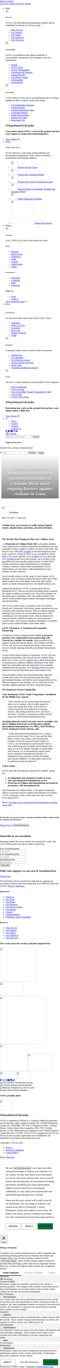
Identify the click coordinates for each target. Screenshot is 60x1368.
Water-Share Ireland (20, 115)
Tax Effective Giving (20, 360)
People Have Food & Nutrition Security (35, 182)
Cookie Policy (12, 1152)
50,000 (35, 556)
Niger (13, 259)
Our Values (16, 35)
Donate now (5, 876)
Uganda (14, 262)
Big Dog (10, 1157)
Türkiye (14, 299)
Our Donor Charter (19, 77)
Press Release (13, 512)
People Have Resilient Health (31, 174)
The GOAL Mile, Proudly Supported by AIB (31, 392)
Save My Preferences (29, 1362)
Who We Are (17, 30)
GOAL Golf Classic (20, 397)
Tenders (14, 426)
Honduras (15, 285)
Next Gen (15, 330)
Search (36, 437)
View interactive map (15, 301)
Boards (14, 65)
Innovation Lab (18, 120)
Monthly (32, 453)
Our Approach (17, 37)
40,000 (35, 667)
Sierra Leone (16, 254)
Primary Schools (18, 333)
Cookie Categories (11, 1272)
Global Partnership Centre (22, 110)
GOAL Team (17, 67)
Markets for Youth (19, 117)
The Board (10, 902)
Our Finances (11, 904)
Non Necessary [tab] (7, 1294)
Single (40, 453)
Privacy (9, 1147)
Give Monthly (17, 357)
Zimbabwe (16, 256)
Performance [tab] (5, 1345)
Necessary (7, 1279)
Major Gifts (16, 365)
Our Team (10, 899)
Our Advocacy (17, 40)
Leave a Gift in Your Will (22, 363)
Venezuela (15, 278)
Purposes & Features (34, 1272)
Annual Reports (18, 75)
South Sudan (16, 264)
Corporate (15, 328)
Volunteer (15, 323)
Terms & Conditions (15, 1150)
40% (4, 556)
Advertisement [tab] (6, 1325)
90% (48, 559)
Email (7, 859)
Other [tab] (2, 1337)
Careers (14, 423)
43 (20, 667)
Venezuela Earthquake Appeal (24, 368)
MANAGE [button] (13, 1226)
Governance (11, 909)
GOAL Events (17, 389)
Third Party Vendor (8, 1261)
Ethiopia (15, 251)
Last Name (9, 854)
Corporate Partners (19, 112)
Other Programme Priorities (30, 199)
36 (53, 576)
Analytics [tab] (4, 1312)
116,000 (10, 559)
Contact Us (16, 428)
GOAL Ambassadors (20, 70)
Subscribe (5, 865)
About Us (10, 897)
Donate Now (17, 355)
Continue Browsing (20, 825)
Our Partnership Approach (22, 105)
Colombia (15, 280)
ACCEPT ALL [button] (45, 1226)
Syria (13, 296)
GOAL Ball (16, 394)
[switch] (1, 1297)
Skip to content (6, 1)
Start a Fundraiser (19, 387)
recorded (27, 551)
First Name (9, 849)
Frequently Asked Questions (18, 917)
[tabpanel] (30, 1288)
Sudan (14, 267)
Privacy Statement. (16, 886)
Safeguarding (17, 80)
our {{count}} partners (22, 1168)
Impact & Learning (43, 223)
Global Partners (18, 107)
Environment (17, 82)
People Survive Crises (27, 167)
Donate (13, 434)
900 (42, 581)
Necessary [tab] (4, 1276)
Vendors (52, 1272)
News (13, 421)
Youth (13, 335)
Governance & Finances (22, 72)
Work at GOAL (18, 325)
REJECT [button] (29, 1226)
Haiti (13, 283)
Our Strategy (16, 32)
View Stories (11, 139)
